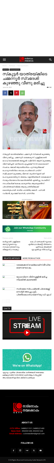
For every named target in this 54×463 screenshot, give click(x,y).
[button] (4, 59)
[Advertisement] (27, 28)
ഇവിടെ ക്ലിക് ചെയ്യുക (24, 377)
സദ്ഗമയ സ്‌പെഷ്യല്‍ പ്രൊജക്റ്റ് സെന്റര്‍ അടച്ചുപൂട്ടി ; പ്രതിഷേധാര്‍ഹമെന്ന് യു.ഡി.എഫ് (33, 292)
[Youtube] (40, 450)
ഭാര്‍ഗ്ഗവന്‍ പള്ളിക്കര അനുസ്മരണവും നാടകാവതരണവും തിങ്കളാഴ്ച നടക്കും (11, 246)
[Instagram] (20, 450)
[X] (10, 92)
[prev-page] (4, 301)
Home (5, 66)
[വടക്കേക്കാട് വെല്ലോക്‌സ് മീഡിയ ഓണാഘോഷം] (9, 268)
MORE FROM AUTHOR (31, 258)
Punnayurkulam (22, 66)
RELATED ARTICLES (12, 258)
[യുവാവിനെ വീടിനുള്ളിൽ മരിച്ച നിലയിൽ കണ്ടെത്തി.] (9, 283)
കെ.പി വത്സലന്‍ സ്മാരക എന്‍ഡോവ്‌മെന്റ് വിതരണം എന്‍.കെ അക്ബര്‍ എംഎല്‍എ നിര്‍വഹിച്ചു (39, 246)
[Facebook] (5, 92)
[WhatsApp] (22, 92)
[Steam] (27, 450)
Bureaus (12, 66)
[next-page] (8, 301)
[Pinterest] (16, 92)
